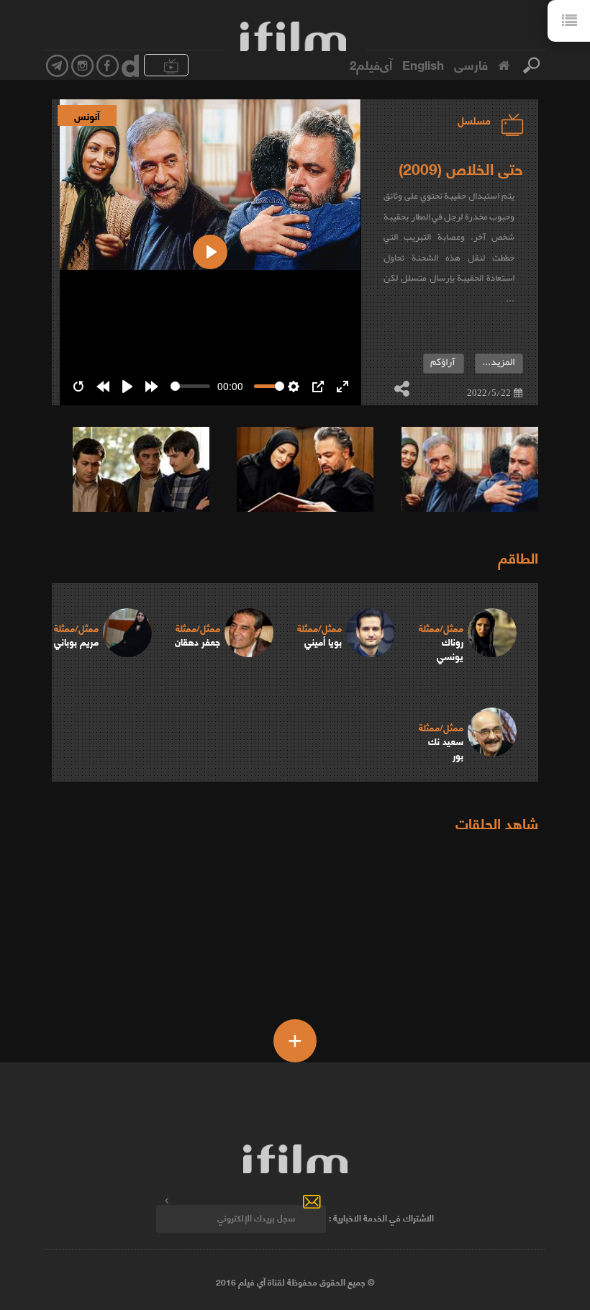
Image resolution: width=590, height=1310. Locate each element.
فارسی (471, 64)
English (423, 64)
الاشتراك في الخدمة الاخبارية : (381, 1217)
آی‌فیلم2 (371, 64)
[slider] (190, 386)
